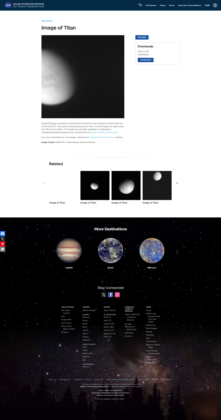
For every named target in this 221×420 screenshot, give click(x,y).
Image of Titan (57, 203)
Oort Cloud (66, 323)
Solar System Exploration (28, 3)
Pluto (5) (107, 337)
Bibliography (65, 379)
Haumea (86, 357)
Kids (148, 338)
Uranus (86, 337)
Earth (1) (107, 317)
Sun (63, 316)
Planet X (86, 367)
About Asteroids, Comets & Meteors (132, 317)
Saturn (85, 334)
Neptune (86, 340)
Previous (44, 183)
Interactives (151, 341)
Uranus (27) (109, 330)
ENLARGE (142, 37)
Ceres (85, 350)
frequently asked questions (102, 137)
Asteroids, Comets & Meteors (129, 309)
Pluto (85, 347)
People (149, 332)
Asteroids (129, 333)
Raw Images (47, 21)
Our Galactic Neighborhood (28, 7)
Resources (151, 325)
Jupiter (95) (109, 324)
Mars (85, 327)
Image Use (99, 379)
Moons (107, 307)
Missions (150, 335)
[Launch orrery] (140, 6)
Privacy (88, 379)
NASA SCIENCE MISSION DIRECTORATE (120, 379)
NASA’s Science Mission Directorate (126, 386)
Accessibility (167, 379)
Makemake (87, 353)
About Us (53, 379)
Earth (110, 268)
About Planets (89, 310)
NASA (8, 5)
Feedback (78, 379)
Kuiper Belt (66, 320)
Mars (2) (107, 320)
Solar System (67, 307)
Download (146, 60)
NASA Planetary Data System (104, 132)
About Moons (110, 310)
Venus (85, 320)
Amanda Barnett (116, 390)
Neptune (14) (109, 334)
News (148, 310)
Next (177, 183)
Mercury (152, 268)
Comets (128, 336)
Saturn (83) (109, 327)
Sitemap (155, 379)
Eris (84, 360)
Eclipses (65, 332)
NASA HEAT (151, 363)
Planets (86, 307)
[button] (207, 5)
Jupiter (69, 268)
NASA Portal (143, 379)
